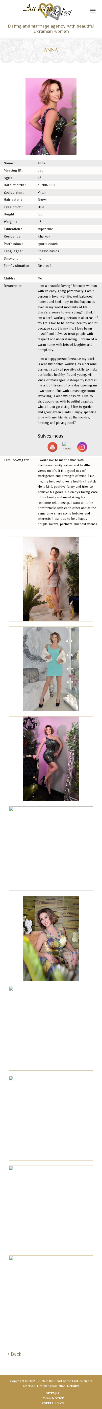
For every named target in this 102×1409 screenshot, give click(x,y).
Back (16, 1354)
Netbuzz (73, 1386)
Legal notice (53, 1398)
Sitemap (53, 1393)
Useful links (53, 1403)
